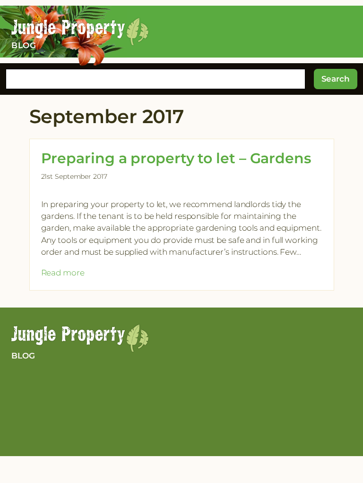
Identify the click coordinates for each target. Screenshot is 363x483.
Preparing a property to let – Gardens (176, 158)
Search (335, 78)
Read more (63, 273)
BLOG (23, 355)
